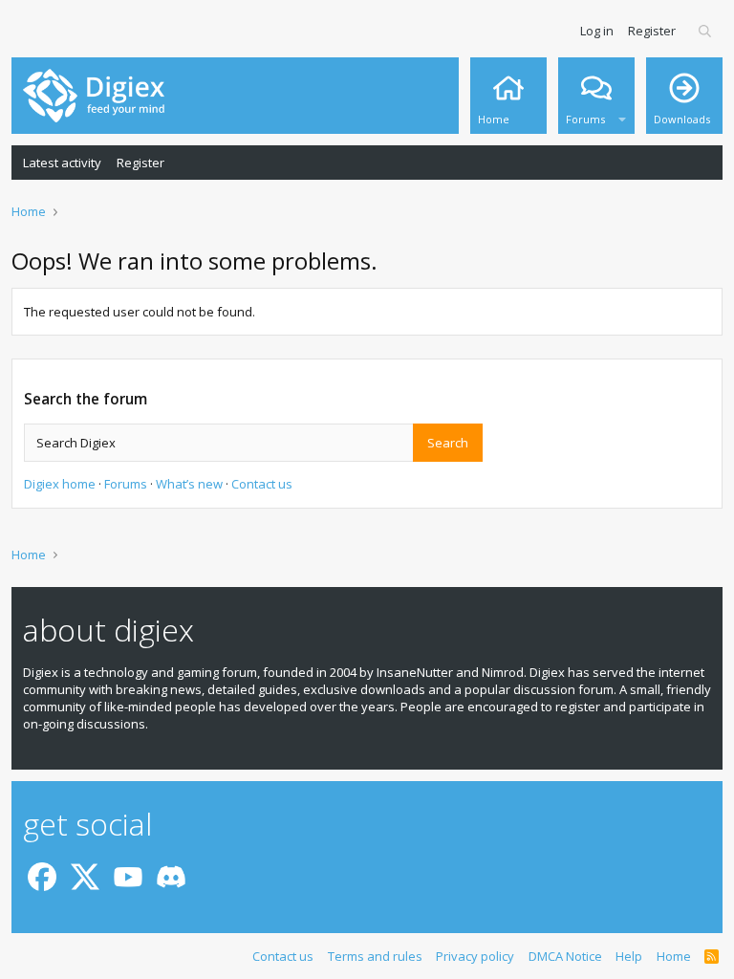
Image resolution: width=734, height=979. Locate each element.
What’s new (189, 483)
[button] (622, 115)
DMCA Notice (565, 956)
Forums (125, 483)
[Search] (706, 31)
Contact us (261, 483)
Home (674, 956)
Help (628, 956)
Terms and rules (375, 956)
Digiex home (60, 483)
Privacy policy (475, 956)
